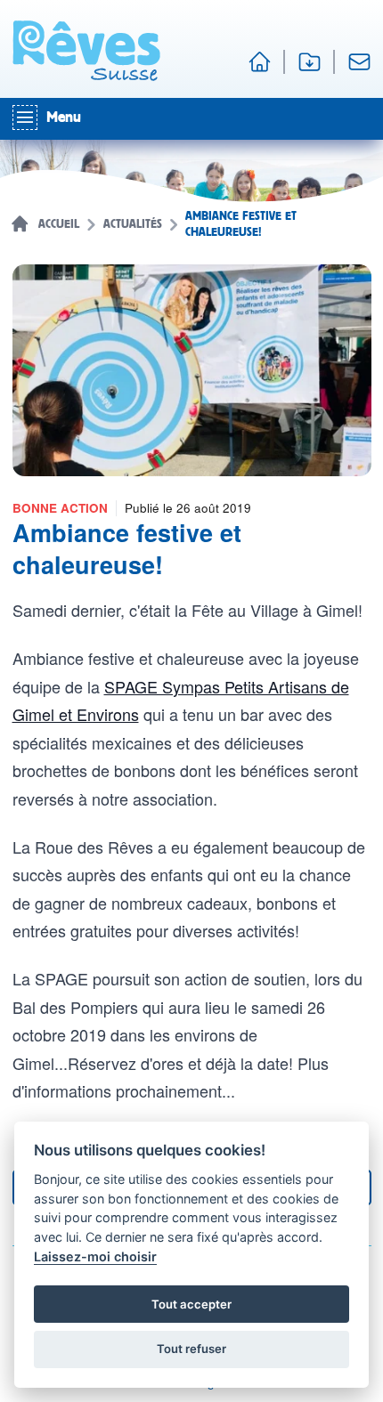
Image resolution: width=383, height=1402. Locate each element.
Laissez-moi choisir (95, 1256)
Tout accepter (191, 1304)
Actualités (132, 224)
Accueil (58, 224)
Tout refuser (191, 1348)
